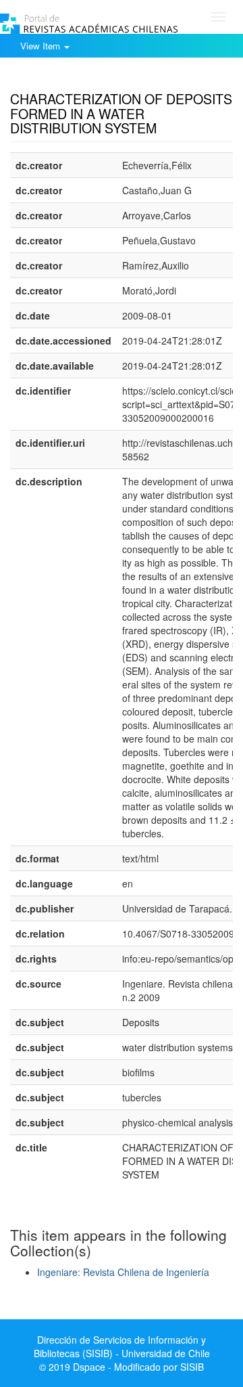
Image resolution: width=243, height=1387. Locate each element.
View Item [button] (41, 45)
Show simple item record (62, 78)
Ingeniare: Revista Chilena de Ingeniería (123, 1272)
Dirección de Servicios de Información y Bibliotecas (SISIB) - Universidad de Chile (122, 1346)
